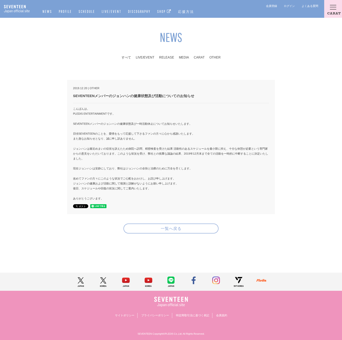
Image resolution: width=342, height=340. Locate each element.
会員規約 (221, 315)
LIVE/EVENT (111, 11)
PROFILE (65, 11)
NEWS (47, 11)
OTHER (215, 57)
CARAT (199, 57)
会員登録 (271, 6)
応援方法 (186, 11)
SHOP (162, 11)
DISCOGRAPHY (139, 11)
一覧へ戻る (171, 228)
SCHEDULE (87, 11)
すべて (126, 57)
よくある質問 (310, 6)
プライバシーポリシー (155, 315)
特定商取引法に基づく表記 (192, 315)
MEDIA (184, 57)
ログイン (289, 6)
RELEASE (166, 57)
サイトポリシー (124, 315)
